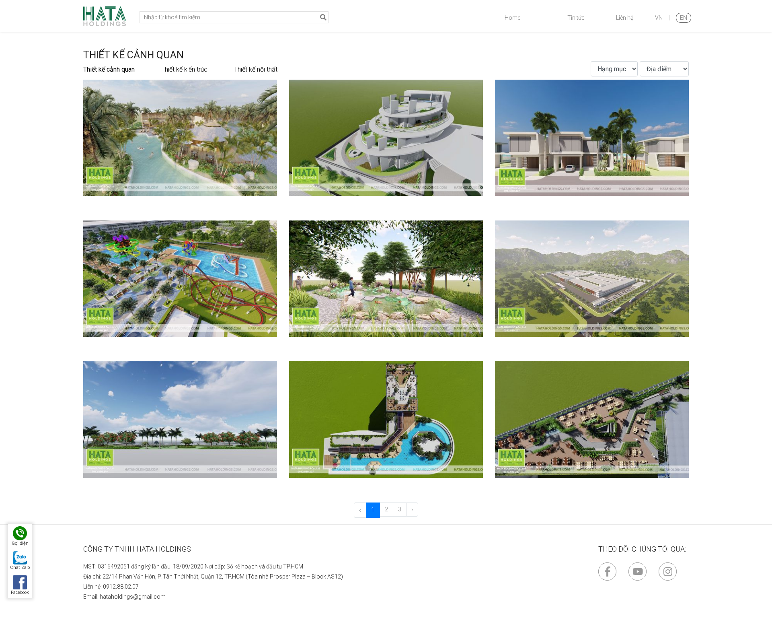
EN (683, 17)
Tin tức (576, 17)
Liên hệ (624, 17)
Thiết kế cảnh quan (109, 69)
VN (659, 17)
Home (512, 17)
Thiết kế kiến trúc (184, 69)
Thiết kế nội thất (255, 69)
